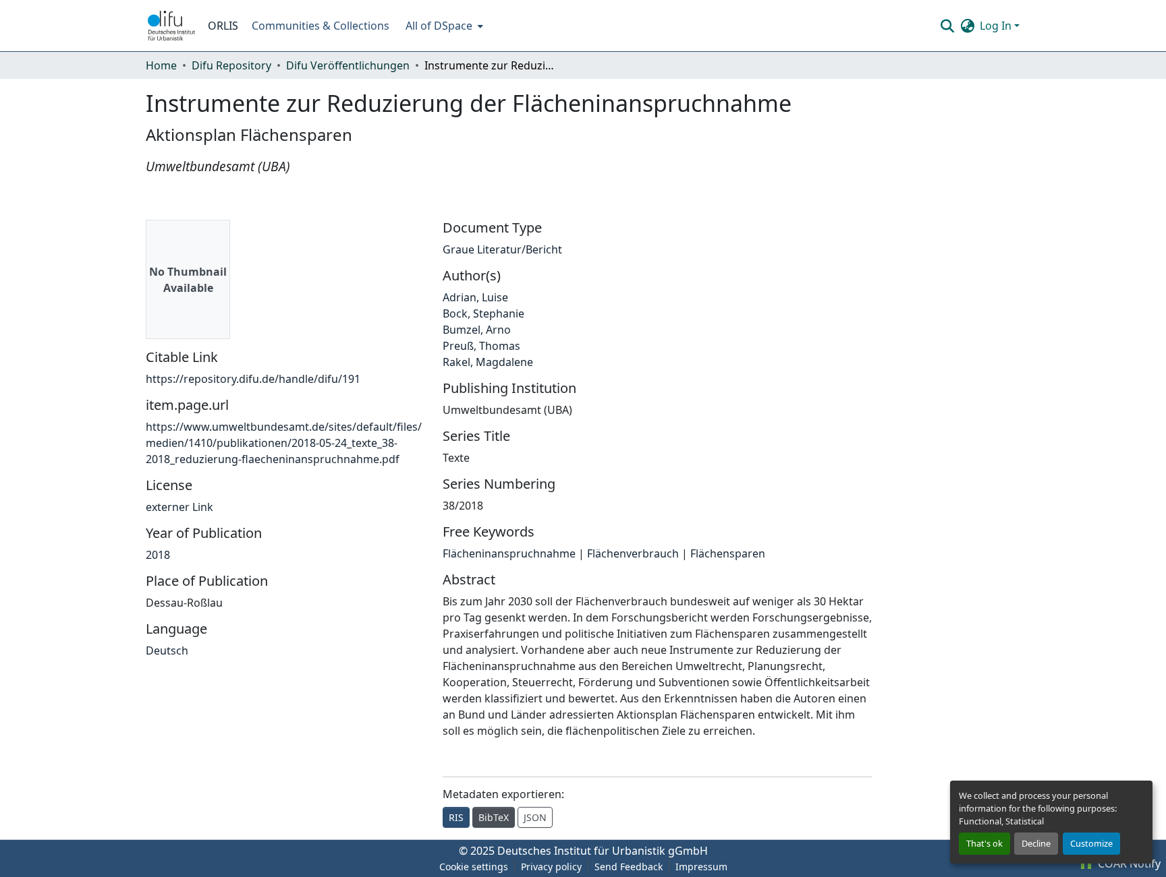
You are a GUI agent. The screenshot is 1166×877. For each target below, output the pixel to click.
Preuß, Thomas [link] (481, 345)
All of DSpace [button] (439, 25)
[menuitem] (443, 25)
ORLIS (223, 25)
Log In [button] (997, 25)
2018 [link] (158, 554)
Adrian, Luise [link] (475, 297)
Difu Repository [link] (231, 65)
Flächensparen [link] (727, 553)
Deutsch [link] (167, 650)
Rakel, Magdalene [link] (488, 362)
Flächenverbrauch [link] (633, 553)
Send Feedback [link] (628, 866)
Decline (1036, 843)
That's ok (984, 843)
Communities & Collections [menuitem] (320, 25)
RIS (456, 817)
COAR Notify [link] (1128, 863)
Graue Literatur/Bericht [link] (502, 249)
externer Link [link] (179, 507)
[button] (171, 25)
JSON (535, 817)
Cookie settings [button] (473, 866)
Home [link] (161, 65)
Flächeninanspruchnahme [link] (509, 553)
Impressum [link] (701, 866)
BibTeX (493, 817)
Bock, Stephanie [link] (483, 313)
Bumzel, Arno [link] (477, 329)
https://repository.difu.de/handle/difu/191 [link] (253, 378)
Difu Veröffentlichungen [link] (348, 65)
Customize (1091, 843)
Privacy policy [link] (551, 866)
